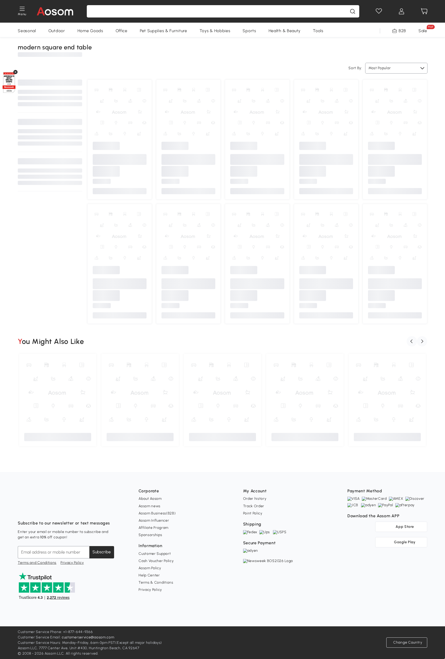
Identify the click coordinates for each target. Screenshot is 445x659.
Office (121, 30)
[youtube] (44, 510)
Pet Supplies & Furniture (163, 30)
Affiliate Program (153, 528)
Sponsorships (150, 535)
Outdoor (56, 30)
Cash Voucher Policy (156, 561)
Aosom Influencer (154, 520)
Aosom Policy (150, 568)
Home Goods (90, 30)
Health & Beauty (285, 30)
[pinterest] (56, 510)
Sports (249, 30)
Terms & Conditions (156, 582)
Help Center (149, 575)
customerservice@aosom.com (88, 637)
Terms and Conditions (37, 562)
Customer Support (155, 553)
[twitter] (67, 510)
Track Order (253, 506)
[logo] (55, 11)
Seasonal (27, 30)
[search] (352, 11)
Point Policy (252, 513)
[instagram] (33, 510)
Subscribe (101, 551)
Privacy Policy (72, 562)
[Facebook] (22, 510)
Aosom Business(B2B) (157, 513)
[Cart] (424, 11)
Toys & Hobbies (215, 30)
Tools (318, 30)
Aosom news (149, 506)
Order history (255, 498)
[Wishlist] (379, 11)
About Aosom (150, 498)
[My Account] (401, 11)
